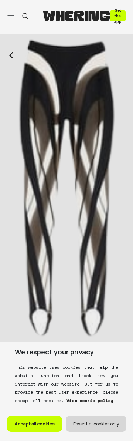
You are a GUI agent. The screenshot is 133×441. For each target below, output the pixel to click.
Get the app (118, 15)
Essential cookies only (96, 424)
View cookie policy (88, 400)
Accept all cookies (34, 424)
